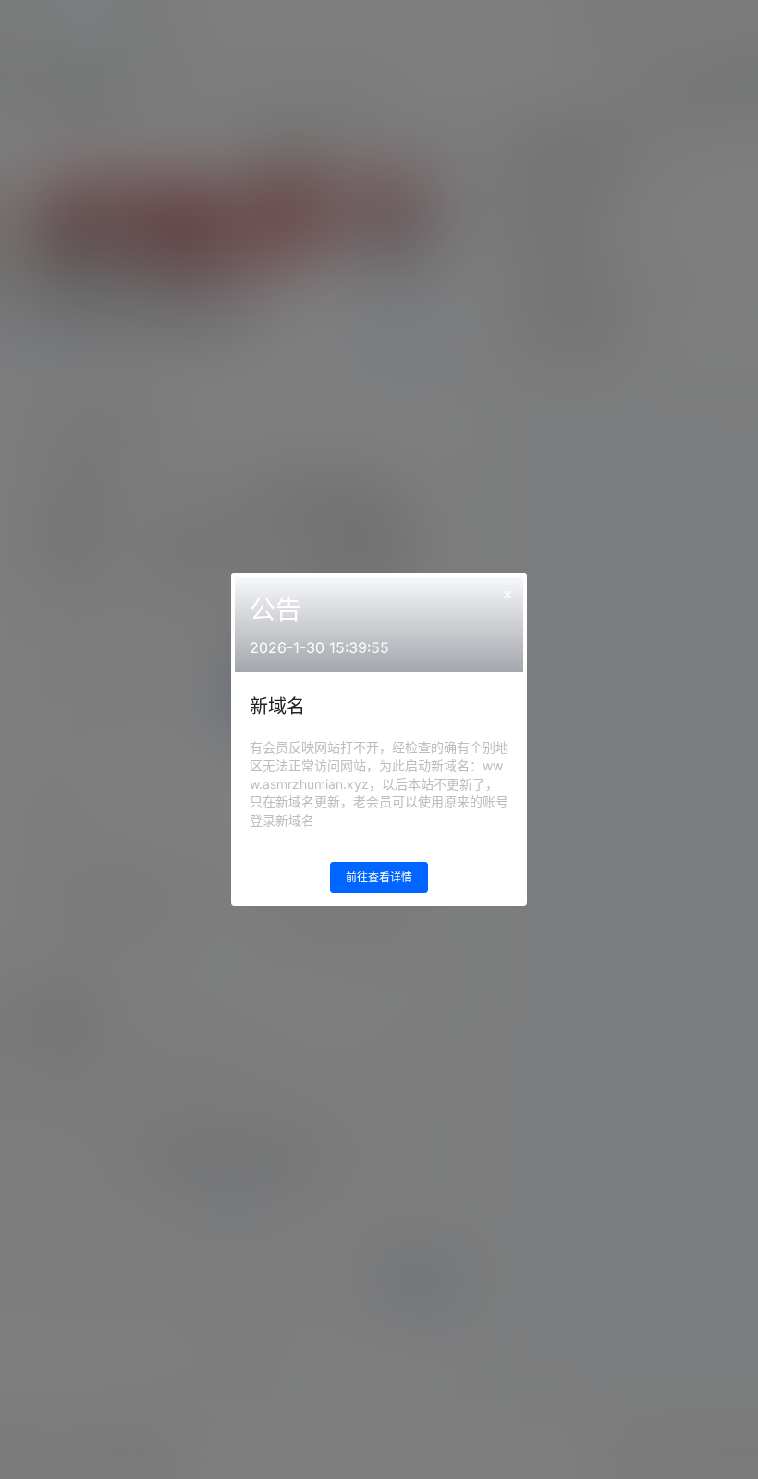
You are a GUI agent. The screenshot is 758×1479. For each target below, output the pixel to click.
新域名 (277, 707)
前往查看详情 (379, 877)
